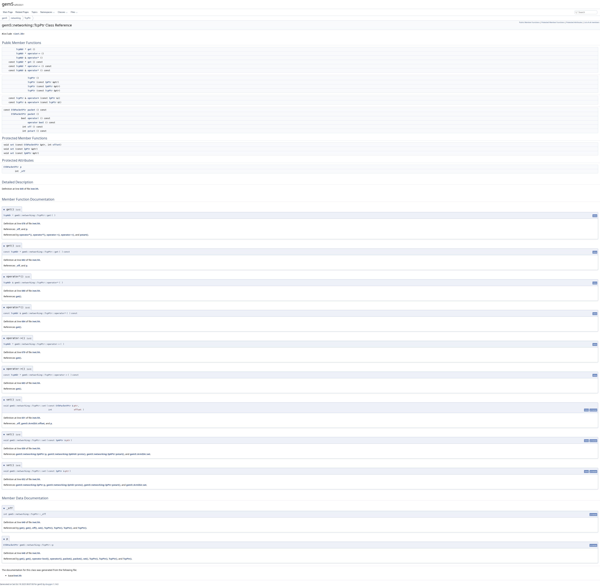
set (12, 144)
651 (23, 417)
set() (40, 527)
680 (23, 290)
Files (73, 12)
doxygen (49, 584)
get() (18, 296)
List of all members (591, 22)
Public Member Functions (529, 22)
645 (22, 188)
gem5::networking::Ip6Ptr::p (31, 454)
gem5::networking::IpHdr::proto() (65, 484)
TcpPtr (27, 18)
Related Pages (22, 12)
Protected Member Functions (552, 22)
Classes (61, 12)
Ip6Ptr (49, 86)
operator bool (36, 122)
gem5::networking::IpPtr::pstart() (102, 484)
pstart (31, 131)
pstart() (84, 234)
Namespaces (46, 12)
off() (34, 527)
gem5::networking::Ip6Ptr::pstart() (105, 454)
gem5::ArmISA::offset (33, 423)
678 (23, 223)
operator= (33, 98)
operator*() (25, 234)
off (29, 126)
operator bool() (40, 558)
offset (56, 144)
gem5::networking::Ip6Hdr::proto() (66, 454)
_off (22, 171)
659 (23, 448)
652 (23, 479)
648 (23, 553)
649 (23, 522)
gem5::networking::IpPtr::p (30, 484)
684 (23, 321)
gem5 (4, 18)
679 (23, 352)
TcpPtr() (48, 527)
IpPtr (48, 82)
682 (23, 259)
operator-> (34, 53)
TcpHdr (20, 49)
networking (16, 18)
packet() (67, 558)
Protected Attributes (574, 22)
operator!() (56, 558)
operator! (33, 118)
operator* (33, 57)
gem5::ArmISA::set (140, 454)
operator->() (53, 234)
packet (31, 110)
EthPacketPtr (18, 110)
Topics (35, 12)
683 (23, 383)
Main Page (8, 12)
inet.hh (18, 34)
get (29, 49)
